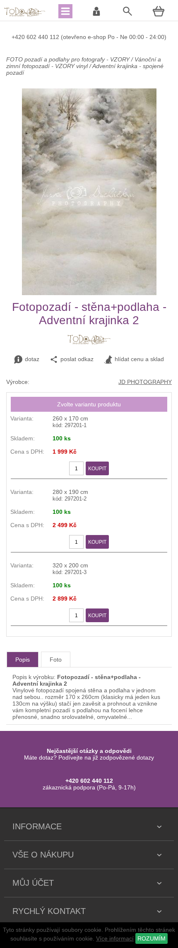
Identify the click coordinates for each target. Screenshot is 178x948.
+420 (19, 37)
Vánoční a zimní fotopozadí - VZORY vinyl (83, 62)
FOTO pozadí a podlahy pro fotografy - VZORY (68, 59)
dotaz (32, 359)
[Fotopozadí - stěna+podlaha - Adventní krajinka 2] (89, 293)
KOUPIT (97, 469)
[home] (25, 15)
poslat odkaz (77, 359)
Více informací (115, 938)
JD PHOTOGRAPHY (145, 382)
